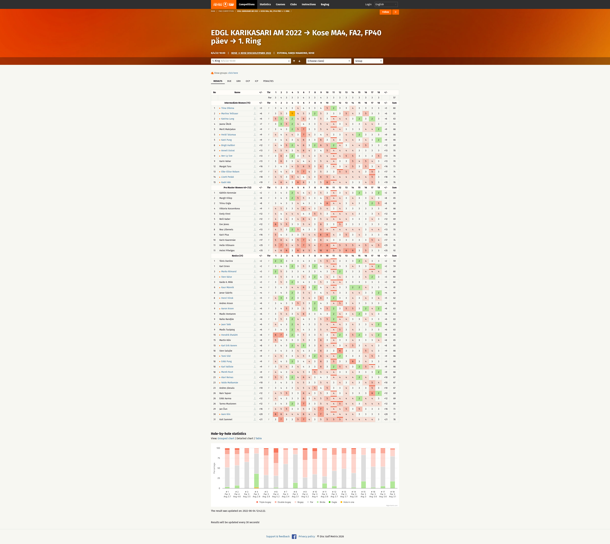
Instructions (309, 4)
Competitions (247, 4)
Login (368, 4)
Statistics (265, 4)
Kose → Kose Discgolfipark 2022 (251, 53)
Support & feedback (278, 536)
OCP (248, 81)
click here (233, 73)
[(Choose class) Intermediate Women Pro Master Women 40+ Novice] (328, 61)
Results (218, 81)
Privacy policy (307, 536)
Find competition (226, 11)
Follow (385, 12)
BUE (229, 81)
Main (213, 11)
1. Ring (249, 41)
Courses (280, 4)
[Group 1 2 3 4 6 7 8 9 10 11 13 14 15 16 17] (368, 61)
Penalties (268, 81)
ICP (256, 81)
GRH (238, 81)
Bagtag (325, 4)
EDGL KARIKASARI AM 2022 (256, 32)
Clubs (293, 4)
